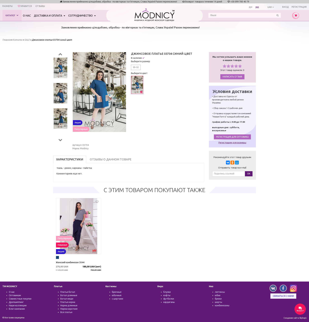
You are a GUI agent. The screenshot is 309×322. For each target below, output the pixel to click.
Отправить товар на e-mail (232, 167)
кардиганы (169, 302)
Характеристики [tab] (69, 159)
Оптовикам (15, 295)
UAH (269, 7)
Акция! (61, 251)
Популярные (81, 129)
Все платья (66, 312)
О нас (27, 15)
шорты (218, 302)
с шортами (117, 298)
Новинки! (62, 245)
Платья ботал (67, 292)
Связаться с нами (283, 296)
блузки (167, 292)
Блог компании (17, 309)
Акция (78, 122)
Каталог (11, 15)
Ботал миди (66, 298)
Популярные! (64, 238)
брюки (218, 298)
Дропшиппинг (16, 302)
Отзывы (40, 6)
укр (257, 7)
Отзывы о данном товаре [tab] (110, 159)
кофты (166, 295)
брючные (117, 292)
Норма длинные (68, 305)
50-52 (136, 67)
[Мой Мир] (237, 162)
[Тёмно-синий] (57, 258)
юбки (217, 295)
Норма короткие (69, 309)
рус (251, 7)
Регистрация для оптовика (232, 137)
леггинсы (220, 292)
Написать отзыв (232, 76)
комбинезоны (222, 305)
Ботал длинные (68, 295)
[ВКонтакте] (228, 162)
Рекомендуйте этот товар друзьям (232, 157)
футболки (168, 298)
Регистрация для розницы (232, 142)
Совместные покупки (20, 298)
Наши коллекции (18, 305)
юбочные (117, 295)
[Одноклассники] (232, 162)
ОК (248, 173)
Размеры (7, 6)
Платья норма (67, 302)
